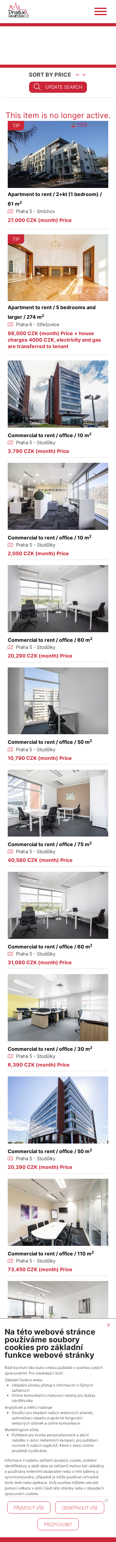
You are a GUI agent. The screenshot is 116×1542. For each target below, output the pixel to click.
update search (63, 87)
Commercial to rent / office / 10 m (50, 435)
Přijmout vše (29, 1508)
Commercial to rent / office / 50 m (50, 742)
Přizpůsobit (58, 1524)
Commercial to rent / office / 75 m (50, 844)
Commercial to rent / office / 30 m (50, 1049)
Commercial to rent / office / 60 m (50, 640)
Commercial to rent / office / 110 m (51, 1253)
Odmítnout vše (80, 1508)
